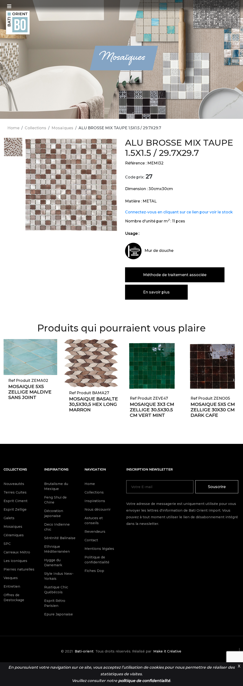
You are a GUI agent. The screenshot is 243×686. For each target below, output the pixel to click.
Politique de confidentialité (96, 559)
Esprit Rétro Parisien (54, 603)
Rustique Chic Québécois (56, 589)
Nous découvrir (97, 509)
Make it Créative (167, 651)
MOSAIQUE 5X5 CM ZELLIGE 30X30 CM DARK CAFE (213, 410)
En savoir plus (156, 292)
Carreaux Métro (17, 552)
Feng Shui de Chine (55, 499)
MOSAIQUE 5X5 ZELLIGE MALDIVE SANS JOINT (29, 392)
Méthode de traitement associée (174, 275)
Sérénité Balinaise (59, 538)
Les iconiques (15, 561)
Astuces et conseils (93, 520)
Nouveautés (14, 484)
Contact (91, 540)
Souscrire (217, 487)
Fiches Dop (94, 571)
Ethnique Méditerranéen (57, 549)
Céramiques (14, 535)
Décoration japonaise (53, 513)
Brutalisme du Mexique (56, 486)
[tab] (13, 149)
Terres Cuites (15, 492)
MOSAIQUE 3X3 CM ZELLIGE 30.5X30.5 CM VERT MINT (152, 410)
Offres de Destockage (14, 597)
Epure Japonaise (58, 614)
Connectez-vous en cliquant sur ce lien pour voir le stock (179, 212)
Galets (9, 518)
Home (13, 128)
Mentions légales (99, 549)
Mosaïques (62, 128)
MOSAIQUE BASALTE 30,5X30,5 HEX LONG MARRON (93, 404)
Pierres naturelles (19, 569)
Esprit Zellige (15, 509)
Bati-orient (84, 651)
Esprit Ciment (16, 501)
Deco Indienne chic (57, 527)
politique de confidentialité (144, 680)
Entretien (12, 586)
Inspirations (56, 469)
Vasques (11, 578)
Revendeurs (94, 531)
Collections (35, 128)
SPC (7, 544)
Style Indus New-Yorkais (59, 576)
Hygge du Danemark (53, 562)
